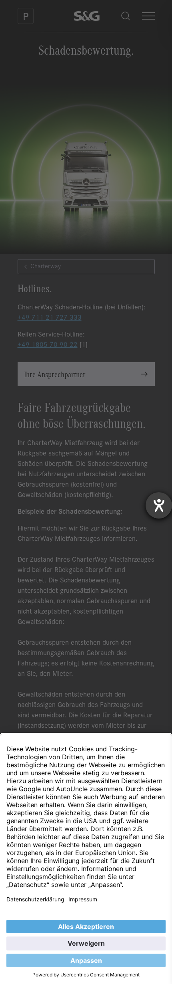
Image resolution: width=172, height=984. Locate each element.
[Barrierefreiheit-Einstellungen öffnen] (159, 505)
